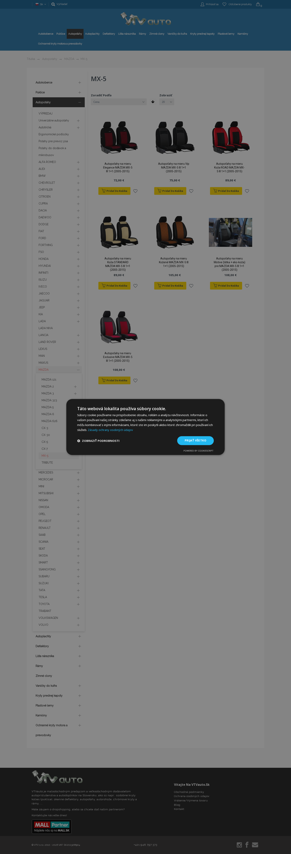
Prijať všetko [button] (195, 440)
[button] (98, 440)
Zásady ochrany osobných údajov (110, 430)
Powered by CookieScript (198, 450)
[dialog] (145, 427)
